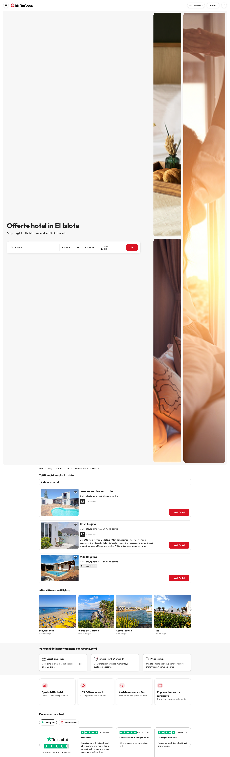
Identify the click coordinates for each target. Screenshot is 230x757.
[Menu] (6, 5)
